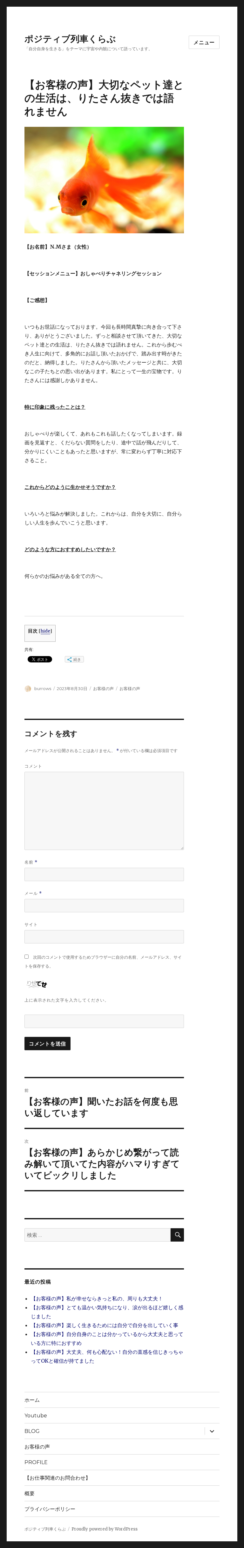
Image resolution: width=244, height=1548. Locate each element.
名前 (30, 862)
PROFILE (36, 1462)
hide (45, 631)
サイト (31, 924)
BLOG (32, 1431)
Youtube (35, 1416)
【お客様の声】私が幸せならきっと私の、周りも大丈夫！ (97, 1298)
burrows (42, 688)
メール (33, 893)
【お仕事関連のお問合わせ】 (60, 1478)
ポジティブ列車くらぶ (70, 38)
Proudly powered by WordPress (104, 1529)
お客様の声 (103, 688)
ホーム (32, 1400)
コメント (33, 766)
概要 (29, 1493)
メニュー (204, 42)
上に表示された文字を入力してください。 (66, 1000)
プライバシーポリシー (49, 1509)
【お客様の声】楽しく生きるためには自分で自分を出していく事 (104, 1325)
